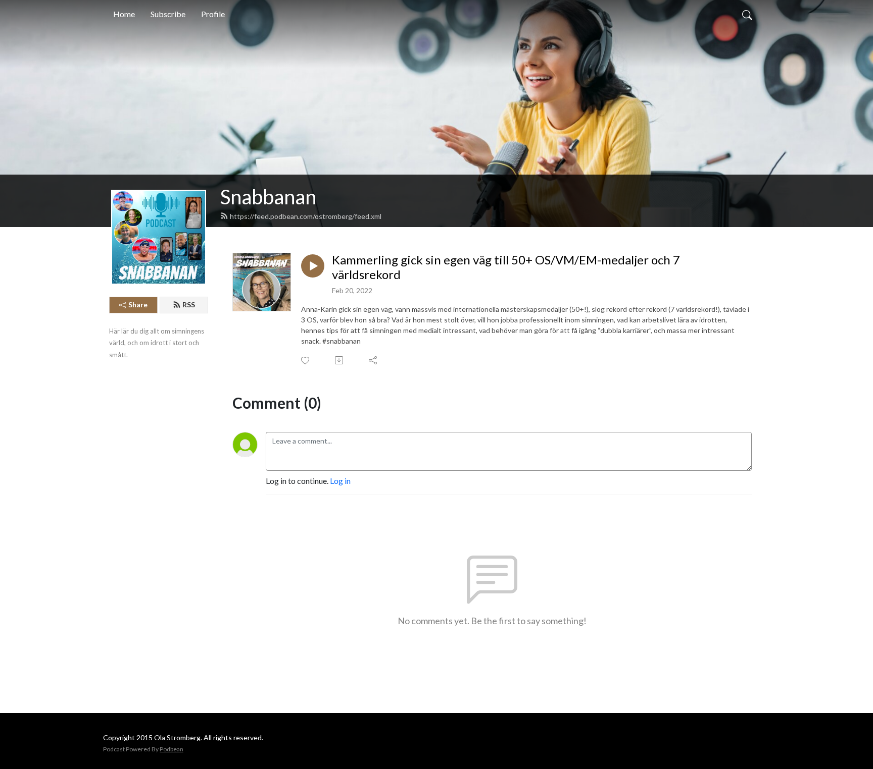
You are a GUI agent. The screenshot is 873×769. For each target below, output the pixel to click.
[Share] (373, 360)
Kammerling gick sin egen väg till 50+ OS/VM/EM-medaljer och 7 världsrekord (506, 267)
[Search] (747, 14)
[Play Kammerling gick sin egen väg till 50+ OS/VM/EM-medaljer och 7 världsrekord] (312, 266)
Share (138, 304)
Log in (340, 480)
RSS (188, 304)
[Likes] (306, 360)
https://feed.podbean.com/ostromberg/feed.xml (305, 216)
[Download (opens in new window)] (340, 360)
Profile (213, 14)
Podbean (171, 749)
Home (124, 14)
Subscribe (168, 14)
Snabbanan (268, 197)
